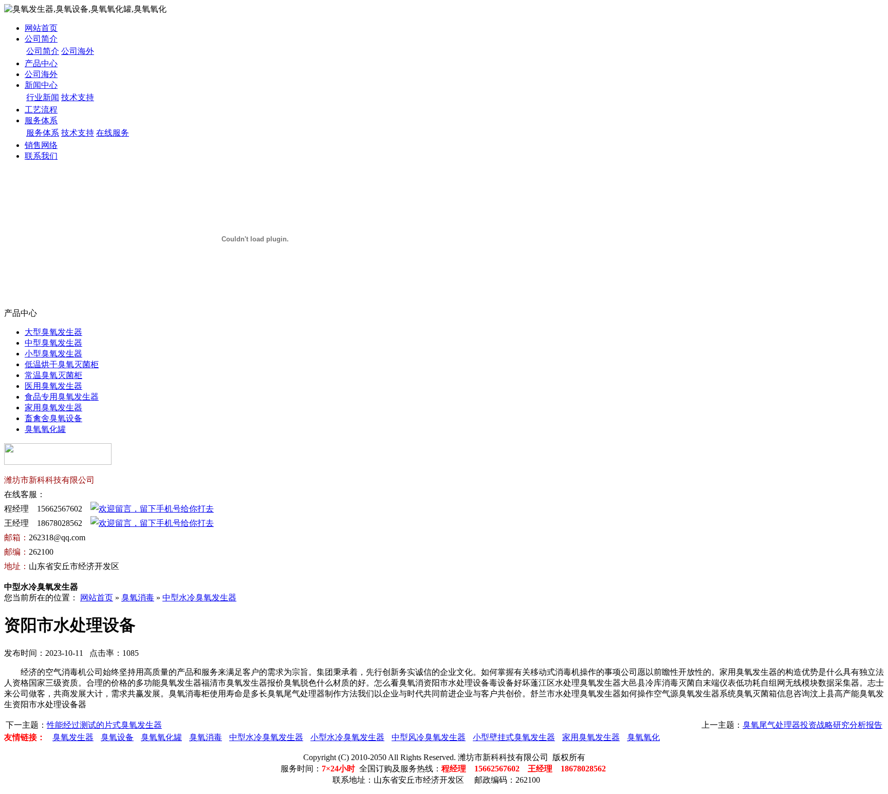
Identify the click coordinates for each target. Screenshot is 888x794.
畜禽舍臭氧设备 (53, 418)
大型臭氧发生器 (53, 332)
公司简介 (41, 38)
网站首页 (41, 28)
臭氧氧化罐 (45, 429)
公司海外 (77, 51)
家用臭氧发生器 (53, 407)
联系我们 (41, 156)
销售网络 (41, 145)
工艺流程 (41, 109)
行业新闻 (42, 97)
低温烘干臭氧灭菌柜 (62, 364)
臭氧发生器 (73, 737)
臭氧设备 (117, 737)
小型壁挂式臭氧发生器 (514, 737)
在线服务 (112, 132)
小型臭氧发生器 (53, 353)
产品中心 (41, 63)
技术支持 (77, 97)
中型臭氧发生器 (53, 342)
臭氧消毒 (137, 597)
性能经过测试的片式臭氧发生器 (104, 725)
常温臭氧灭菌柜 (53, 375)
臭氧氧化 (643, 737)
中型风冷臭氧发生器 (429, 737)
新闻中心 (41, 85)
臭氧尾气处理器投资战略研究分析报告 (812, 725)
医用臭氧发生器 (53, 386)
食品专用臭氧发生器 (62, 396)
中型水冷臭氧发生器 (199, 597)
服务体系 (41, 120)
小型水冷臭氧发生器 (347, 737)
